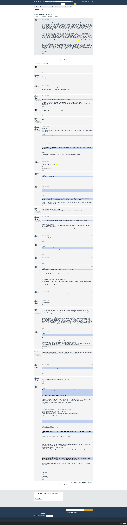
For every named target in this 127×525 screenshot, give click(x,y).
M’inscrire (88, 510)
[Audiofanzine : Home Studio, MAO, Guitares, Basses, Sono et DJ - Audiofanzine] (39, 1)
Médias (42, 11)
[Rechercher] (49, 63)
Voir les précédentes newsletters (71, 512)
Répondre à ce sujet (83, 482)
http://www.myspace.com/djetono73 (46, 326)
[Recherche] (72, 1)
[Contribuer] (54, 11)
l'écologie (47, 251)
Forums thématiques (43, 6)
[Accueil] (34, 7)
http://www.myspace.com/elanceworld (47, 168)
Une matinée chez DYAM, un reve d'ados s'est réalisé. (45, 14)
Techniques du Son (50, 6)
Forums (37, 6)
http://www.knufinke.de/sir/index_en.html (50, 427)
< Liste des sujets (90, 482)
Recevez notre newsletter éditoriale (72, 508)
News (35, 11)
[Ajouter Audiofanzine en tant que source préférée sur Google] (38, 498)
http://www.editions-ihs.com (47, 477)
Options (76, 482)
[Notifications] (92, 1)
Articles (38, 11)
